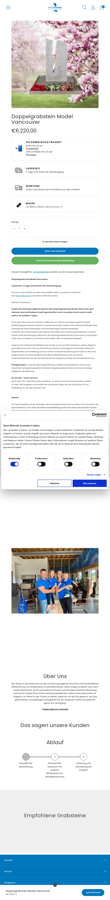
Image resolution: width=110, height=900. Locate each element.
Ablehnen (54, 483)
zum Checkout (93, 892)
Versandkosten (41, 271)
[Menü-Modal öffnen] (8, 7)
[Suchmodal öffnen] (84, 7)
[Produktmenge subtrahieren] (24, 228)
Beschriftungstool (23, 295)
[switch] (41, 464)
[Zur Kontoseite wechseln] (93, 7)
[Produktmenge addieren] (14, 228)
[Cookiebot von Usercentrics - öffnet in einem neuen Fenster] (94, 415)
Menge (15, 221)
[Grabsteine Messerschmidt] (55, 7)
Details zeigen (94, 474)
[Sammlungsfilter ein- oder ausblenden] (55, 885)
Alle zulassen (89, 483)
